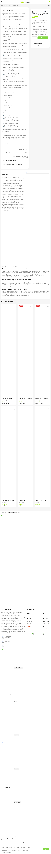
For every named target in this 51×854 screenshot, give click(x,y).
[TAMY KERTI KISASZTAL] (42, 453)
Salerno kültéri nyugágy (41, 398)
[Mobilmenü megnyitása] (1, 2)
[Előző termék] (46, 6)
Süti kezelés (38, 849)
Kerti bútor (8, 5)
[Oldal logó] (25, 1)
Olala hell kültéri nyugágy (25, 398)
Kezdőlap (3, 5)
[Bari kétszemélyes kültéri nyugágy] (9, 453)
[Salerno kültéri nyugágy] (42, 351)
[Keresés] (46, 2)
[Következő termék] (49, 6)
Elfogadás (46, 849)
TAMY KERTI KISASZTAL (41, 500)
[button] (5, 403)
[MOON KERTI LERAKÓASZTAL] (25, 453)
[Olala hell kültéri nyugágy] (25, 351)
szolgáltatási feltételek (15, 838)
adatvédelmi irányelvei (5, 838)
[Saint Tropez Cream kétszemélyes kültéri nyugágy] (9, 351)
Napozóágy (15, 5)
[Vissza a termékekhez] (48, 6)
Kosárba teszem (43, 37)
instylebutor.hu (25, 842)
